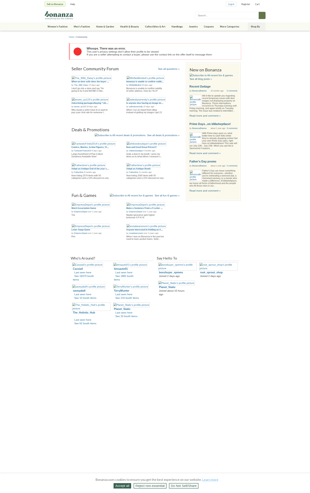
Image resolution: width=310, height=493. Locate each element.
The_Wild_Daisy (81, 85)
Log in (231, 4)
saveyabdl (79, 290)
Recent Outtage (200, 86)
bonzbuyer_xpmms (171, 272)
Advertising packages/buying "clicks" (90, 103)
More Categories (229, 26)
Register (245, 4)
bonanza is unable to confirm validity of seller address (153, 81)
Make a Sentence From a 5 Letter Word (146, 208)
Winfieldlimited (135, 85)
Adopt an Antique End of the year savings (92, 169)
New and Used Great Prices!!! (141, 147)
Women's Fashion (58, 26)
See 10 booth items (85, 297)
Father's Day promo (202, 161)
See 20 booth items (126, 316)
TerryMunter (121, 290)
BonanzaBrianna (199, 91)
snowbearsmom (136, 233)
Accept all (122, 486)
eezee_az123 (80, 106)
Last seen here (82, 272)
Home (71, 37)
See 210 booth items (127, 297)
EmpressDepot (80, 212)
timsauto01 (121, 268)
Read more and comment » (205, 115)
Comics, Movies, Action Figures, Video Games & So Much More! (103, 147)
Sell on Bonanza (55, 4)
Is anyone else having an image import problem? (151, 103)
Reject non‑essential (150, 486)
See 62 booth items (85, 323)
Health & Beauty (129, 26)
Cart (257, 4)
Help (72, 4)
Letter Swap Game (80, 229)
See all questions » (169, 68)
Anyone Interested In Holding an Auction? (147, 229)
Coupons (209, 26)
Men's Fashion (82, 26)
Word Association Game (83, 208)
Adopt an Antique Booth (138, 169)
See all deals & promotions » (163, 135)
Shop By (255, 26)
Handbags (177, 26)
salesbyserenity (136, 106)
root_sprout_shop (211, 272)
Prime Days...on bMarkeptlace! (210, 124)
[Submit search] (262, 15)
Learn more (210, 480)
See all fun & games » (167, 195)
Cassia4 (78, 268)
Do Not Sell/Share (184, 486)
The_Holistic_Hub (84, 312)
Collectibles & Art (155, 26)
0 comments (232, 91)
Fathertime (78, 172)
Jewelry (193, 26)
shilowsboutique (136, 151)
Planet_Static (122, 308)
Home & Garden (105, 26)
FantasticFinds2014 (82, 151)
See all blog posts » (201, 78)
